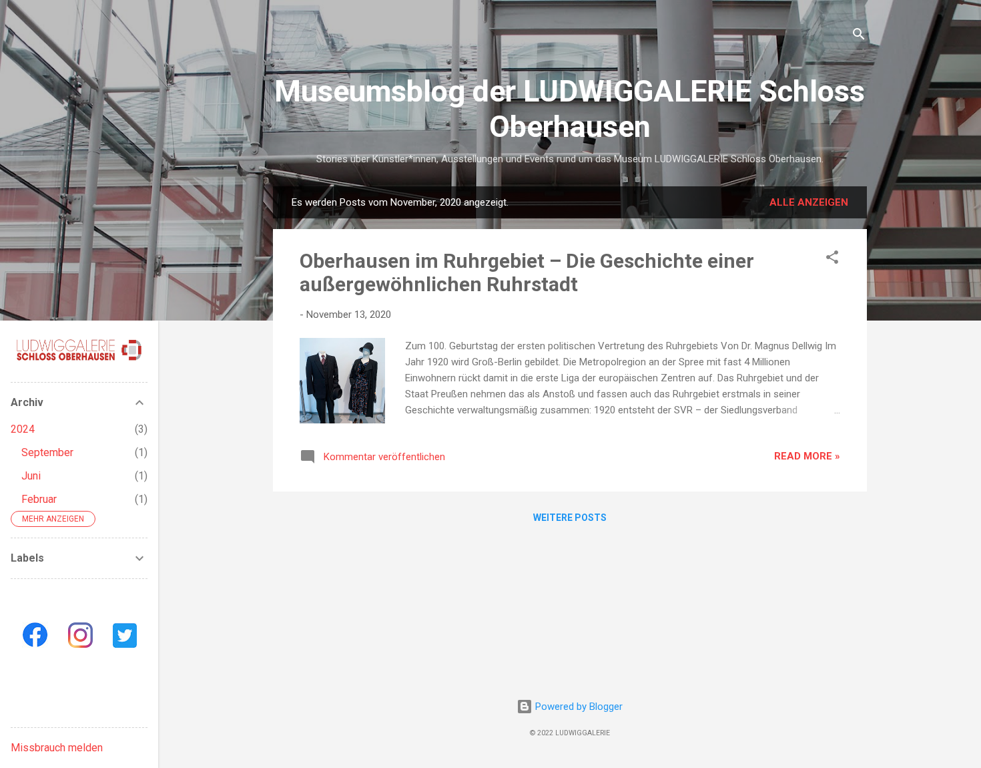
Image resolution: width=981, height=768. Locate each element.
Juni (31, 475)
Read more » (807, 456)
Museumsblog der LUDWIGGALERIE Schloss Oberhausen (569, 108)
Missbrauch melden (57, 747)
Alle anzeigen (808, 202)
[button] (832, 259)
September (47, 452)
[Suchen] (859, 36)
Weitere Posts (570, 517)
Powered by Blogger (578, 707)
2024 (23, 429)
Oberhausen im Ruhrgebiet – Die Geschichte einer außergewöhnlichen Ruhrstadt (527, 272)
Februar (39, 499)
